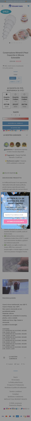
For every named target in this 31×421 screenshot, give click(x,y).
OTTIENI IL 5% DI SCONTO (15, 221)
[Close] (28, 194)
